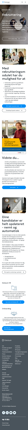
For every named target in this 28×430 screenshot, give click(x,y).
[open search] (22, 2)
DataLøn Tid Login (6, 380)
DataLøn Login (5, 374)
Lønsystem (17, 347)
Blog (16, 358)
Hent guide (12, 187)
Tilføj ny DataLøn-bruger (6, 383)
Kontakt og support (7, 347)
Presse (3, 354)
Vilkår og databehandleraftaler (7, 363)
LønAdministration (19, 354)
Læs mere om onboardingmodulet (9, 328)
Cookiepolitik (5, 360)
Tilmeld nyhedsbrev (7, 351)
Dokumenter (5, 388)
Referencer (17, 363)
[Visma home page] (14, 419)
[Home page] (6, 2)
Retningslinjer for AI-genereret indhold (7, 366)
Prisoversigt (18, 356)
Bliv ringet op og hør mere (12, 106)
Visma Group (5, 423)
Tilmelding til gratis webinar (13, 110)
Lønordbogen (5, 386)
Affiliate (4, 369)
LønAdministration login (6, 377)
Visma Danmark (6, 425)
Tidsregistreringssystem (21, 351)
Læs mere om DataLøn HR (12, 302)
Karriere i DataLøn (6, 356)
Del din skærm (5, 390)
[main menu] (25, 2)
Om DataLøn (5, 349)
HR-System (17, 349)
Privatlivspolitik (6, 358)
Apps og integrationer (18, 361)
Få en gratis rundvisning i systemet (12, 272)
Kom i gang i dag (13, 38)
